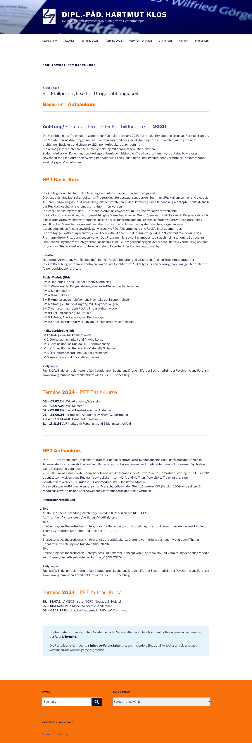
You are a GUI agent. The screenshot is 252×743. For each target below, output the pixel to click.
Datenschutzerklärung (55, 734)
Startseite (48, 40)
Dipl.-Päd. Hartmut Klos (114, 15)
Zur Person (165, 40)
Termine (70, 636)
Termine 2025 (113, 40)
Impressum (202, 40)
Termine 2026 (90, 40)
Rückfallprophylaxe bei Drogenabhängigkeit (90, 93)
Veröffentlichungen (140, 40)
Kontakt (183, 40)
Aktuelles (69, 40)
